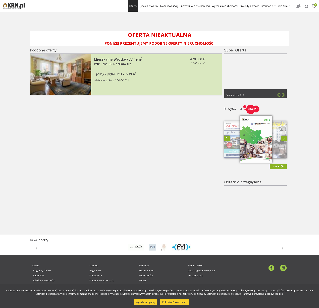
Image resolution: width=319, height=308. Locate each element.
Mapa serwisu (146, 270)
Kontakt (93, 265)
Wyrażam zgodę (145, 302)
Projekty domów (249, 5)
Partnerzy (144, 265)
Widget (142, 280)
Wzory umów (146, 275)
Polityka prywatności (43, 280)
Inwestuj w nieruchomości (195, 5)
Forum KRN (38, 275)
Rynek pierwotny (148, 5)
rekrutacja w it (195, 275)
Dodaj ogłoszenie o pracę (201, 270)
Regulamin (95, 270)
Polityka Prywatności (174, 302)
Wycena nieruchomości (225, 5)
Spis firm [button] (283, 5)
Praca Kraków (195, 265)
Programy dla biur (42, 270)
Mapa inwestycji (169, 5)
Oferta (35, 265)
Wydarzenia (95, 275)
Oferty (133, 5)
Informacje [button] (267, 5)
